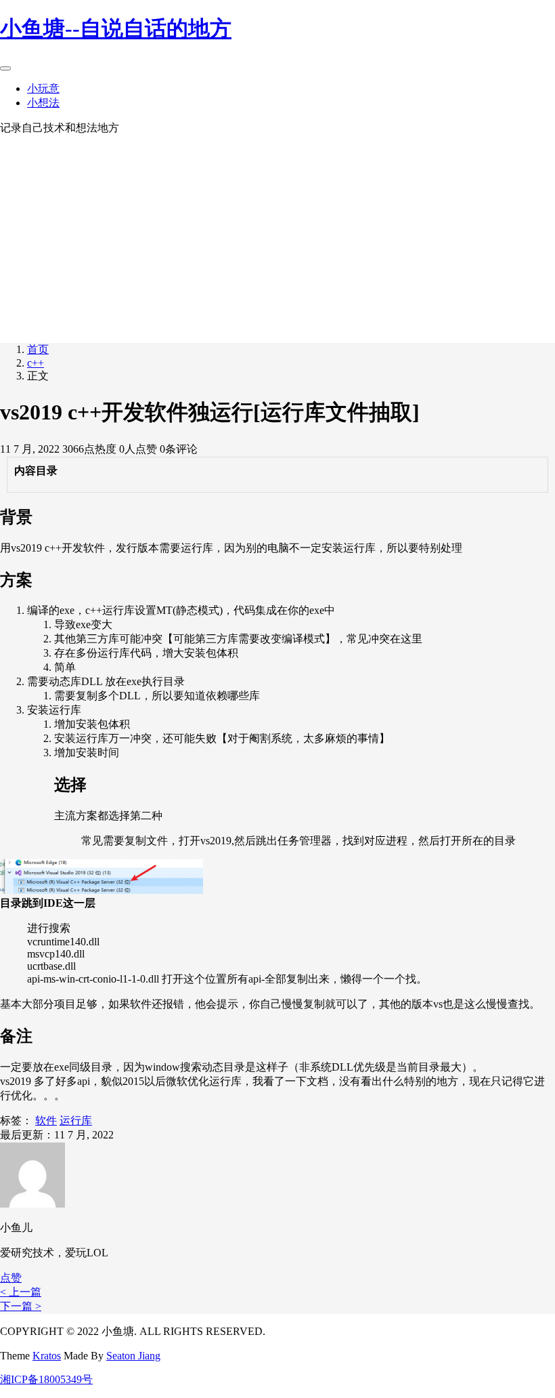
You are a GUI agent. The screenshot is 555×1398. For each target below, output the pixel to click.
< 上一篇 (20, 1292)
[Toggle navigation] (5, 68)
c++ (35, 363)
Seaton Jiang (133, 1355)
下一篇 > (20, 1306)
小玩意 (43, 88)
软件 (46, 1120)
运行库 (76, 1120)
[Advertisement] (277, 237)
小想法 (43, 102)
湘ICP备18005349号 (46, 1379)
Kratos (46, 1355)
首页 (38, 349)
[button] (11, 1277)
